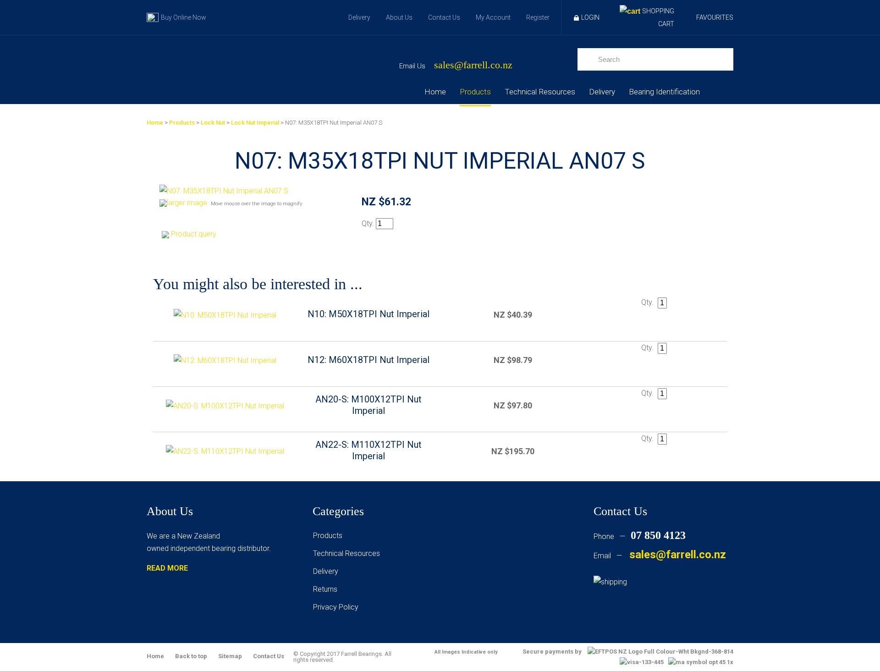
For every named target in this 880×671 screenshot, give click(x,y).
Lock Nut (213, 122)
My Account (493, 17)
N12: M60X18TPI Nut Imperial (368, 359)
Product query (193, 234)
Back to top (191, 656)
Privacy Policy (335, 607)
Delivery (359, 17)
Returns (325, 589)
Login (590, 17)
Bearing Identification (664, 91)
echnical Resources (348, 553)
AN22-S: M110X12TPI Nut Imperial (368, 450)
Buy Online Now (183, 17)
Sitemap (230, 656)
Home (435, 91)
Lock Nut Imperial (255, 122)
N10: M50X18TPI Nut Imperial (368, 313)
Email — (660, 555)
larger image (187, 202)
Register (538, 17)
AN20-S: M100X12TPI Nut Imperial (368, 405)
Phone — (640, 536)
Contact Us (444, 17)
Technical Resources (540, 91)
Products (475, 91)
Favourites (714, 17)
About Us (399, 17)
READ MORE (167, 568)
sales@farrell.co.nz (473, 65)
